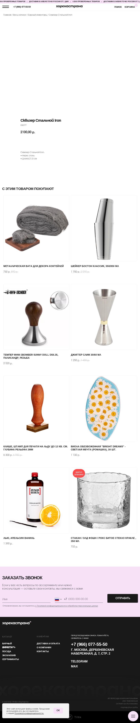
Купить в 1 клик (77, 142)
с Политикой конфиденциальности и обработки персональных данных (66, 606)
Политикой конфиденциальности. (29, 713)
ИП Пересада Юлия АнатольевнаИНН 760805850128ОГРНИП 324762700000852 (123, 701)
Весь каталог (20, 15)
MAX (74, 666)
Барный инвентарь (37, 15)
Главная (7, 15)
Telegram (79, 661)
